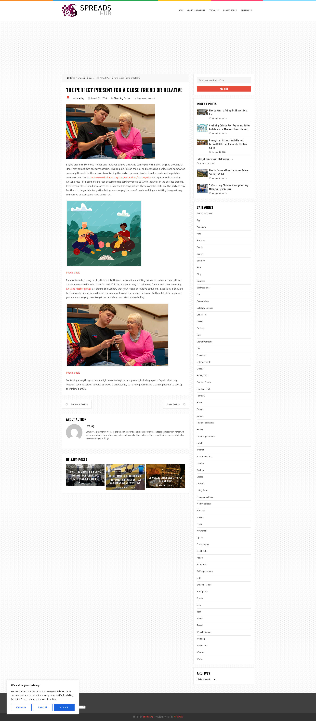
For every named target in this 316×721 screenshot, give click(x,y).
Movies (200, 517)
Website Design (204, 632)
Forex (199, 402)
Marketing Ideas (204, 503)
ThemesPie (148, 716)
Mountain (201, 510)
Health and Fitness (205, 422)
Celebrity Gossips (205, 308)
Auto (199, 233)
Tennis (200, 618)
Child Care (201, 314)
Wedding (201, 638)
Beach (200, 247)
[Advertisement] (158, 46)
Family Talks (203, 375)
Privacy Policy (230, 10)
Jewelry (200, 463)
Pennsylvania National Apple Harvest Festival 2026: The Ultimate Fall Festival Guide (228, 143)
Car (198, 294)
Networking (202, 530)
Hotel (199, 443)
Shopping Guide (85, 78)
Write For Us (246, 10)
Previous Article (79, 404)
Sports (200, 598)
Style (199, 605)
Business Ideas (204, 287)
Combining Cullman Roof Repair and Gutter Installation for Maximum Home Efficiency (229, 127)
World (199, 659)
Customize (21, 707)
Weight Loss (202, 645)
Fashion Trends (204, 382)
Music (199, 524)
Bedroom (201, 260)
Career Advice (203, 301)
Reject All (43, 707)
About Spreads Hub (196, 10)
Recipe (200, 557)
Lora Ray (80, 98)
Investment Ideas (204, 456)
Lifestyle (201, 483)
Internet (200, 449)
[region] (43, 697)
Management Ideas (205, 497)
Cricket (200, 321)
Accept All (64, 707)
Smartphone (202, 591)
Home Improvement (206, 436)
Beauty (200, 254)
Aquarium (201, 227)
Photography (203, 544)
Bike (199, 267)
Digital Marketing (204, 341)
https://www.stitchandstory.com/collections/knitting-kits (119, 177)
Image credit (73, 272)
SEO (199, 578)
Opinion (200, 537)
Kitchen (200, 470)
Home (181, 10)
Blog (199, 274)
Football (201, 395)
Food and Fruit (203, 389)
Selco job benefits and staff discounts (215, 159)
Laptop (200, 476)
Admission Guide (204, 213)
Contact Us (214, 10)
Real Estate (202, 551)
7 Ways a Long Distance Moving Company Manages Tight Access (228, 187)
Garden (200, 416)
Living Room (202, 490)
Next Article (173, 404)
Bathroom (201, 240)
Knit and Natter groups (79, 288)
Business (201, 281)
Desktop (201, 328)
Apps (199, 220)
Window (200, 652)
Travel (200, 625)
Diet (199, 335)
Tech (199, 611)
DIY (198, 348)
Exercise (201, 368)
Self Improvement (205, 571)
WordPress (178, 716)
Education (201, 355)
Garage (200, 409)
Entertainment (203, 362)
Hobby (200, 429)
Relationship (202, 564)
